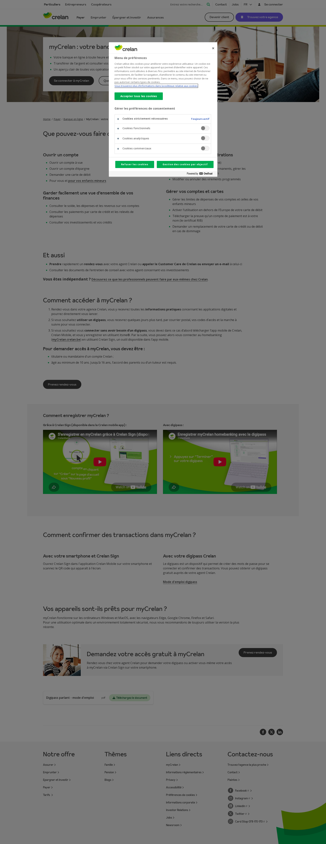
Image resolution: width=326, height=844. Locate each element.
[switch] (205, 128)
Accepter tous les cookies (138, 96)
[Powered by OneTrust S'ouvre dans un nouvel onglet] (201, 174)
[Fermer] (213, 48)
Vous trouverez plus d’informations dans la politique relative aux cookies (156, 86)
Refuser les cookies (134, 164)
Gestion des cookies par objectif (185, 164)
